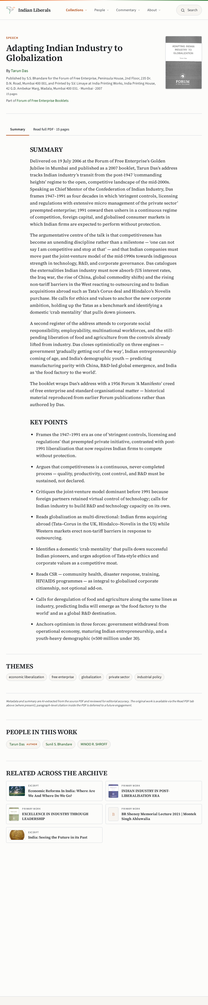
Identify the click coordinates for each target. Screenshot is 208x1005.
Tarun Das (19, 71)
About (152, 10)
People (99, 10)
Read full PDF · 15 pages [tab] (51, 129)
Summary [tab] (17, 129)
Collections (74, 10)
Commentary (126, 10)
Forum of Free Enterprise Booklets (42, 100)
